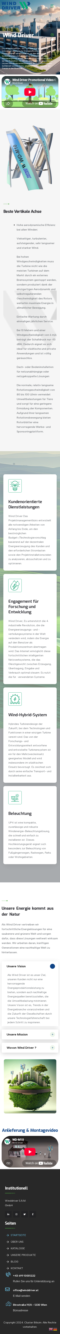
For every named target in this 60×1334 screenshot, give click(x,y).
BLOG (14, 1261)
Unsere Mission (17, 1034)
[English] (51, 1329)
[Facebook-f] (33, 1214)
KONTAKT (17, 1268)
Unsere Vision (16, 966)
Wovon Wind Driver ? (21, 1048)
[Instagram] (16, 1214)
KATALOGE (18, 1248)
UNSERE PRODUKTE (23, 1255)
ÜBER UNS (17, 1241)
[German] (55, 1329)
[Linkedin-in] (8, 1214)
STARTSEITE (18, 1235)
